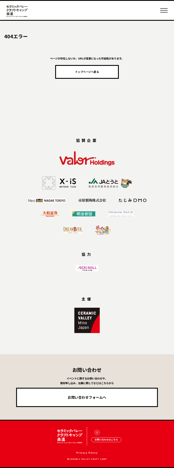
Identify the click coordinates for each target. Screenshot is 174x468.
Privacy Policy (87, 452)
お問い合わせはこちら (106, 439)
